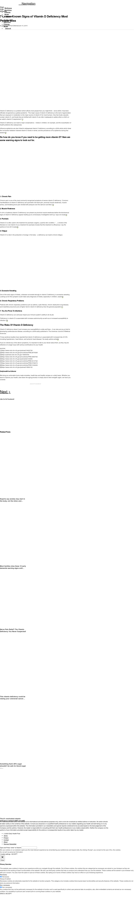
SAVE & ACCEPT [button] (6, 893)
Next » (35, 392)
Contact (6, 840)
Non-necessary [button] (5, 885)
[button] (27, 3)
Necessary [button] (3, 875)
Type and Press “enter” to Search (10, 848)
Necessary (5, 877)
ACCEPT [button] (14, 854)
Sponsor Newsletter (10, 844)
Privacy (6, 838)
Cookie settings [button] (5, 854)
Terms (6, 836)
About (5, 842)
